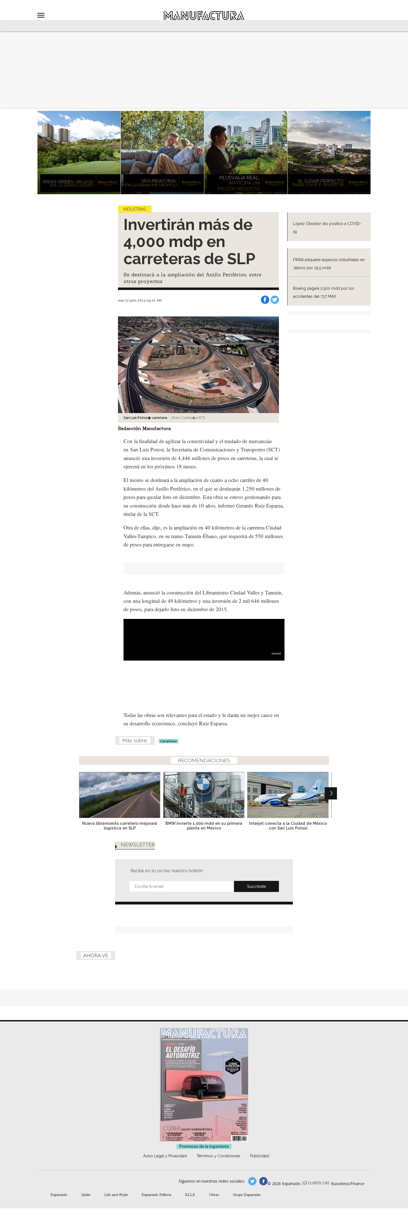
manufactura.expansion (263, 1181)
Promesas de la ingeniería (204, 1146)
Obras (214, 1194)
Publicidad (259, 1156)
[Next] (331, 793)
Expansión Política (156, 1194)
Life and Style (116, 1194)
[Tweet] (275, 300)
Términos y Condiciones (218, 1156)
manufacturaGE (252, 1181)
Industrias (135, 209)
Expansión (59, 1194)
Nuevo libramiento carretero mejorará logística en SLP (119, 825)
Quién (85, 1194)
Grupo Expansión (247, 1194)
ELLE (190, 1194)
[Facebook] (265, 300)
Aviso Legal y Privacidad (165, 1156)
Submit (256, 886)
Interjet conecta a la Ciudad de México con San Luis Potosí (288, 825)
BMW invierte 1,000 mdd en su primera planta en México (203, 825)
